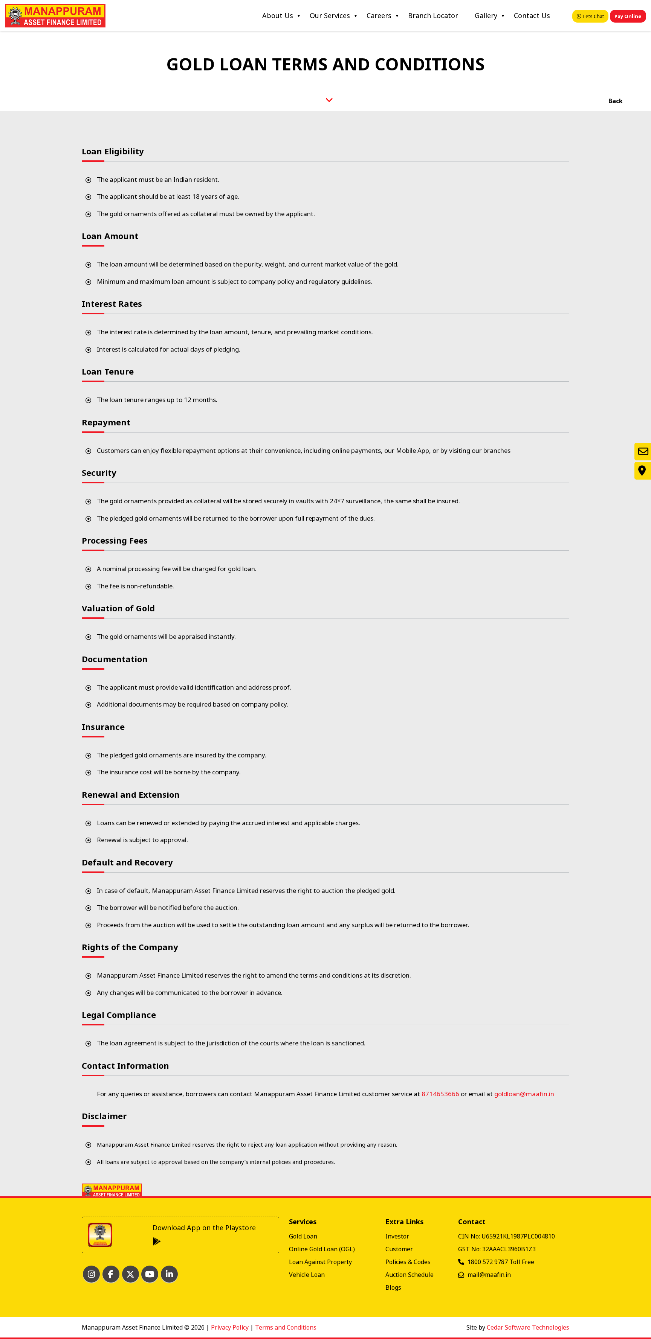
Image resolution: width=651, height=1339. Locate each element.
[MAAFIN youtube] (149, 1274)
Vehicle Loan (307, 1274)
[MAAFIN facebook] (110, 1274)
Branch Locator (433, 15)
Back (615, 101)
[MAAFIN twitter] (130, 1274)
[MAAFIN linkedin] (169, 1274)
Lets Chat (593, 16)
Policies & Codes (408, 1262)
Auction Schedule (409, 1274)
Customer (399, 1249)
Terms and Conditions (285, 1327)
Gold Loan (303, 1236)
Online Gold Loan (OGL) (322, 1249)
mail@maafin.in (489, 1274)
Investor (397, 1236)
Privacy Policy (230, 1327)
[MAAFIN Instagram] (91, 1274)
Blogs (393, 1287)
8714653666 (441, 1093)
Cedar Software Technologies (528, 1327)
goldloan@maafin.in (524, 1093)
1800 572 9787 (488, 1262)
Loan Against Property (320, 1262)
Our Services (330, 15)
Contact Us (532, 15)
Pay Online (628, 16)
